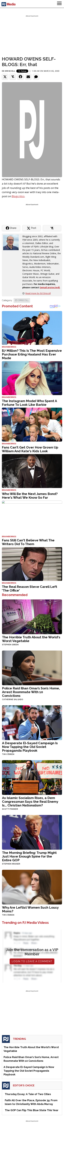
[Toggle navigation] (59, 4)
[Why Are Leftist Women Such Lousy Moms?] (32, 887)
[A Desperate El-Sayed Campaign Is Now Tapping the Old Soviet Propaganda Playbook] (32, 722)
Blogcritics (18, 196)
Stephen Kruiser (11, 864)
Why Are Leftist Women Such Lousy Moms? (30, 909)
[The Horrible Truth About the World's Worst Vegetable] (32, 616)
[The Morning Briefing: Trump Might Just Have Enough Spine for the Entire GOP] (32, 832)
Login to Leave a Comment (32, 961)
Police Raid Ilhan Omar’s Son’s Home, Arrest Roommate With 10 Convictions (31, 692)
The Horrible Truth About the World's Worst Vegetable (31, 639)
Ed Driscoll (8, 71)
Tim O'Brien (8, 754)
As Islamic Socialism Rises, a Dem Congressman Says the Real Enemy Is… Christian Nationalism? (30, 801)
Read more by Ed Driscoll (38, 293)
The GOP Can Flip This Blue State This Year (31, 1110)
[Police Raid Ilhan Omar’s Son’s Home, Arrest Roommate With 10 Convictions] (32, 667)
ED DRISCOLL (22, 300)
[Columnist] (12, 242)
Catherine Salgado (12, 699)
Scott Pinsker (10, 809)
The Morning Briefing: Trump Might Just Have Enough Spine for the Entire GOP (29, 856)
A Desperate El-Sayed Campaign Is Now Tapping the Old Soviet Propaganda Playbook (30, 746)
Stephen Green (10, 645)
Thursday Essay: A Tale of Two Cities (28, 1094)
